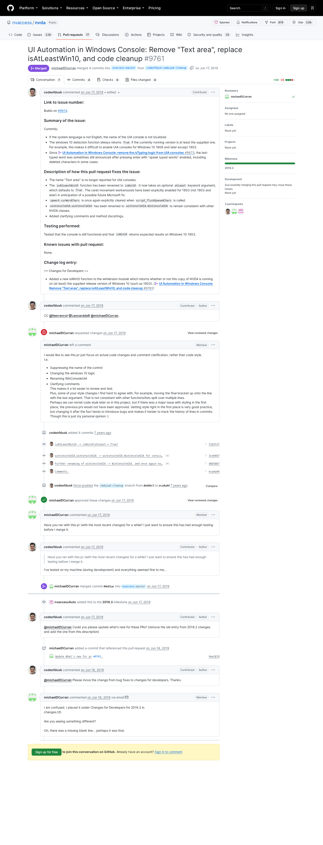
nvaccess (22, 22)
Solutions (50, 8)
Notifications (249, 22)
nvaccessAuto (65, 602)
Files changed (145, 79)
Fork (276, 22)
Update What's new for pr (73, 656)
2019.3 (107, 602)
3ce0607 (214, 455)
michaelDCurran (63, 68)
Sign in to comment (168, 752)
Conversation (50, 79)
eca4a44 (214, 471)
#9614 (62, 110)
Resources (75, 8)
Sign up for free (46, 752)
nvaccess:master (123, 67)
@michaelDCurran (104, 315)
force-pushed (83, 485)
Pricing (155, 8)
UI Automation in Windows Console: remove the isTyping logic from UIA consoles (128, 152)
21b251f (214, 444)
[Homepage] (10, 7)
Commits (83, 79)
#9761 (97, 656)
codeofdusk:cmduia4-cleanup (166, 67)
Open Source (104, 8)
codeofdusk (53, 92)
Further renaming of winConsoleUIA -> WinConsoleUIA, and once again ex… (109, 463)
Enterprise (132, 8)
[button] (113, 92)
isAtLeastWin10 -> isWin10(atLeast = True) (86, 444)
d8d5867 (214, 463)
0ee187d (214, 656)
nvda (40, 22)
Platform (26, 8)
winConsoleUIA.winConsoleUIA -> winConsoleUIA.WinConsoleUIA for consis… (109, 455)
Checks (112, 79)
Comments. (62, 471)
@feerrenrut (58, 315)
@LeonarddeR (79, 315)
